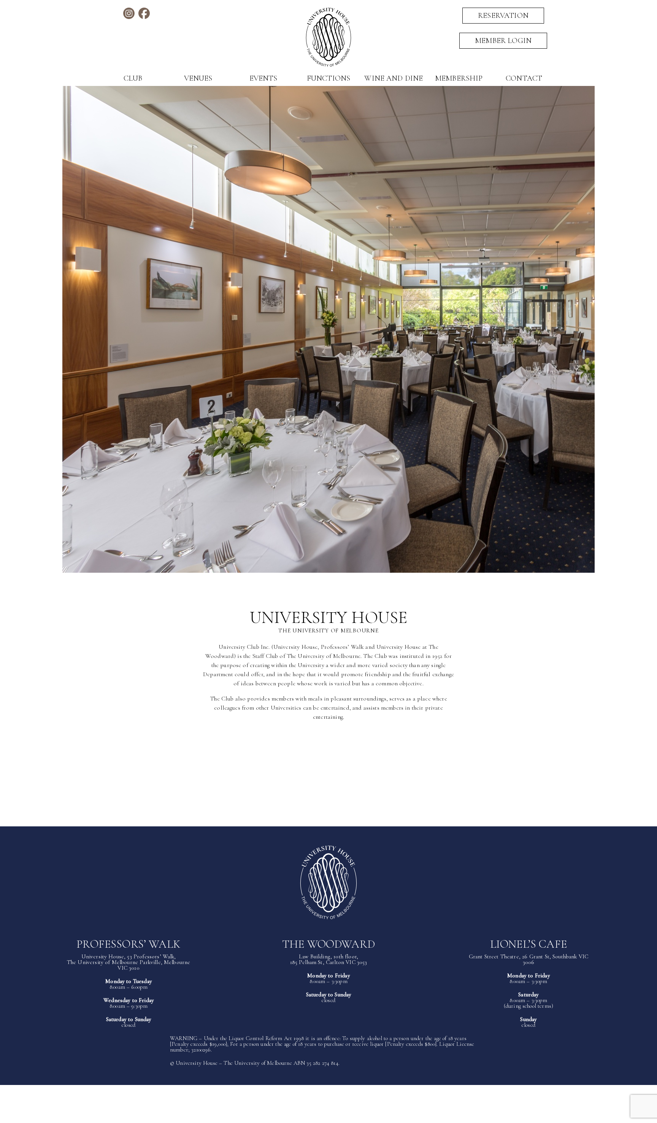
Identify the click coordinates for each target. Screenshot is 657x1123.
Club (133, 78)
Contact (524, 78)
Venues (198, 78)
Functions (328, 78)
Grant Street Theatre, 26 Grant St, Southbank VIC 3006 (529, 959)
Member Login (503, 40)
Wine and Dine (393, 78)
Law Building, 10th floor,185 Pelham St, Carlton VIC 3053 (328, 959)
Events (263, 78)
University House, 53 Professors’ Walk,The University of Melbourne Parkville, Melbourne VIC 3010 (128, 962)
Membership (459, 78)
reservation (503, 15)
